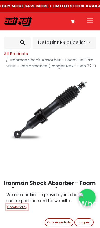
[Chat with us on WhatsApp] (87, 197)
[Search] (22, 43)
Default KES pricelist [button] (62, 42)
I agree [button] (84, 222)
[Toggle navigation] (90, 21)
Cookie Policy (17, 207)
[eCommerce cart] (72, 21)
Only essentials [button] (59, 222)
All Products (16, 54)
